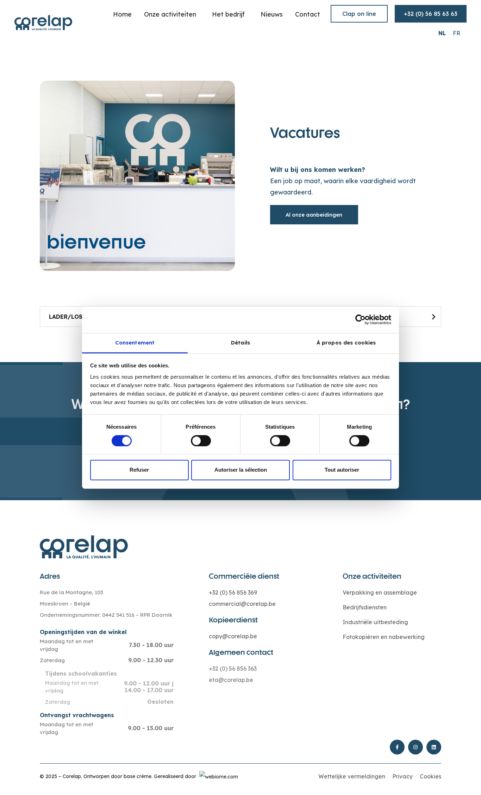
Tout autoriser (342, 470)
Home (122, 14)
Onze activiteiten (170, 14)
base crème (137, 776)
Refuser (139, 470)
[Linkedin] (433, 747)
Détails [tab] (240, 342)
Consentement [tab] (135, 342)
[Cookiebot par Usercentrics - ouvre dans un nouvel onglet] (360, 319)
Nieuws (272, 14)
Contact (307, 14)
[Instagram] (415, 747)
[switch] (201, 440)
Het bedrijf (228, 14)
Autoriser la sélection (240, 470)
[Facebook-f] (397, 747)
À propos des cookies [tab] (346, 342)
